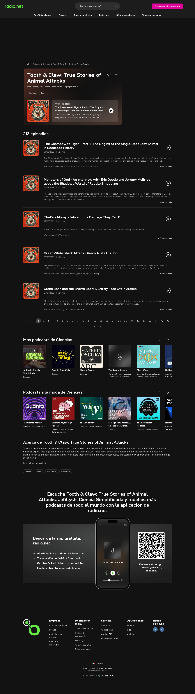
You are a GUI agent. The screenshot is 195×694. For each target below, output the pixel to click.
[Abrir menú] (188, 6)
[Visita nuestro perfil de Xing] (162, 629)
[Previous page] (32, 321)
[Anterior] (159, 338)
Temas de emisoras (151, 15)
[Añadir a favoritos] (108, 74)
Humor (43, 93)
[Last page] (100, 326)
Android (131, 634)
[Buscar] (116, 6)
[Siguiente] (168, 338)
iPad (129, 630)
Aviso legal (80, 641)
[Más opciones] (116, 74)
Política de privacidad (80, 634)
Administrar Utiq (83, 645)
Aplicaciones (107, 630)
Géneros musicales (125, 15)
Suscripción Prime (109, 639)
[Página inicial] (28, 64)
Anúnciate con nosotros (55, 635)
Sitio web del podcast (33, 463)
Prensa (52, 630)
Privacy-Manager (83, 649)
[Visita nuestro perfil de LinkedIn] (155, 629)
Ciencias (32, 93)
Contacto (105, 625)
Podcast (62, 15)
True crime (65, 471)
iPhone (130, 625)
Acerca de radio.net (58, 625)
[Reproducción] (111, 110)
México (99, 664)
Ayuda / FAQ (106, 634)
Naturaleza (51, 471)
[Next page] (94, 326)
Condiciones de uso (84, 629)
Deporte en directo (83, 15)
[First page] (26, 321)
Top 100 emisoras (42, 15)
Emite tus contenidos (54, 643)
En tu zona (104, 15)
